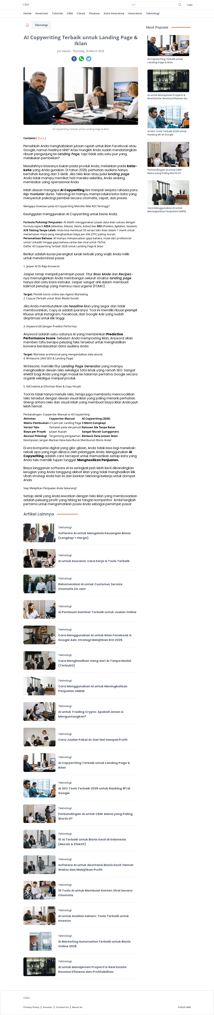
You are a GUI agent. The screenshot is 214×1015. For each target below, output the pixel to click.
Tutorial (57, 13)
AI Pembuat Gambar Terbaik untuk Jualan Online (97, 612)
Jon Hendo (63, 51)
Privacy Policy (31, 1007)
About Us (77, 1007)
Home (27, 13)
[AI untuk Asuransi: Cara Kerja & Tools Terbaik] (39, 558)
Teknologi (152, 13)
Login (190, 5)
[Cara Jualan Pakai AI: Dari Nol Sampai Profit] (39, 737)
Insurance (135, 13)
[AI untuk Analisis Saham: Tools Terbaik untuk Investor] (39, 915)
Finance (94, 13)
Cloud (81, 13)
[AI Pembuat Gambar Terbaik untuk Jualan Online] (39, 609)
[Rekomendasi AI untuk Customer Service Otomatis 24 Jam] (39, 584)
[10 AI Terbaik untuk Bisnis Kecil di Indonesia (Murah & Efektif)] (39, 839)
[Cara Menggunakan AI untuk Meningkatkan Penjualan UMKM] (39, 686)
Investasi (41, 13)
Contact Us (62, 1007)
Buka (41, 138)
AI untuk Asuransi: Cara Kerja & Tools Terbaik (94, 561)
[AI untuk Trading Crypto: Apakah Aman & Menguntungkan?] (39, 711)
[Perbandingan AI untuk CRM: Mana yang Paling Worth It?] (39, 813)
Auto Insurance (114, 13)
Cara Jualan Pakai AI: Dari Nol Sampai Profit (93, 740)
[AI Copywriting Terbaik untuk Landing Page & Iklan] (39, 762)
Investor (47, 1007)
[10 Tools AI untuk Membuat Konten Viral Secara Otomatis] (39, 890)
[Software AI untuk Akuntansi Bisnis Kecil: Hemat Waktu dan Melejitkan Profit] (39, 864)
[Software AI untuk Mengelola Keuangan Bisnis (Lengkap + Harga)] (39, 533)
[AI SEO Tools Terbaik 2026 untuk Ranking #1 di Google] (39, 788)
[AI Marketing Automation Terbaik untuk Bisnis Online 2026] (39, 941)
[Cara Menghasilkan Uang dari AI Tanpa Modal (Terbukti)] (39, 660)
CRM (70, 13)
